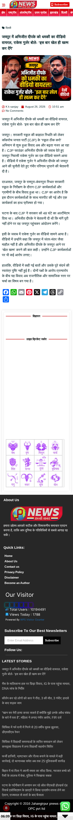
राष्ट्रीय (12, 12)
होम (3, 12)
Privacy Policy (14, 572)
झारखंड (54, 12)
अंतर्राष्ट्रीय (25, 12)
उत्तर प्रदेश (41, 12)
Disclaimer (11, 577)
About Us (10, 561)
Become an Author (17, 583)
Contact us (11, 566)
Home (8, 555)
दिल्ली (64, 12)
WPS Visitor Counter (32, 619)
